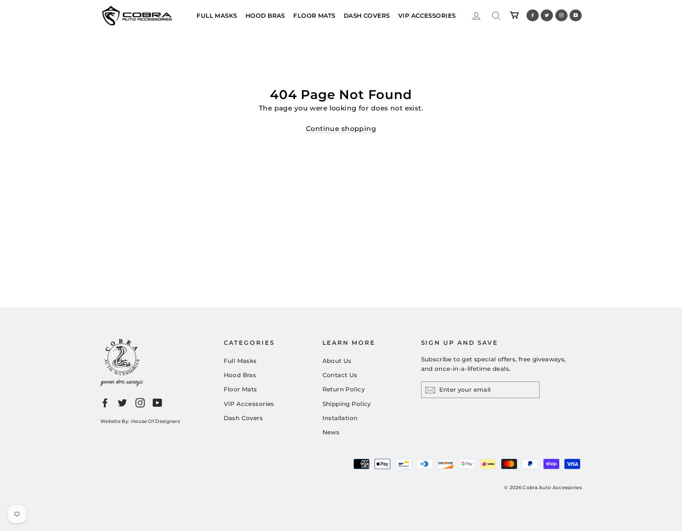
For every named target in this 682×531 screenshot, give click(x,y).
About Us (337, 361)
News (331, 432)
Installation (340, 418)
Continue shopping (341, 129)
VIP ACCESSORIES (426, 15)
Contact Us (340, 375)
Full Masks (240, 361)
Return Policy (343, 389)
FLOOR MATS (314, 15)
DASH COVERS (367, 15)
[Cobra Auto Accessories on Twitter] (122, 402)
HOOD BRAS (265, 15)
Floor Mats (240, 389)
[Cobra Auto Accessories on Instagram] (140, 402)
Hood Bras (240, 375)
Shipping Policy (346, 404)
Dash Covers (243, 418)
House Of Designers (155, 421)
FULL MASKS (217, 15)
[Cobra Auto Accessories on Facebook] (105, 402)
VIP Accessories (249, 404)
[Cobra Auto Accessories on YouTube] (157, 402)
